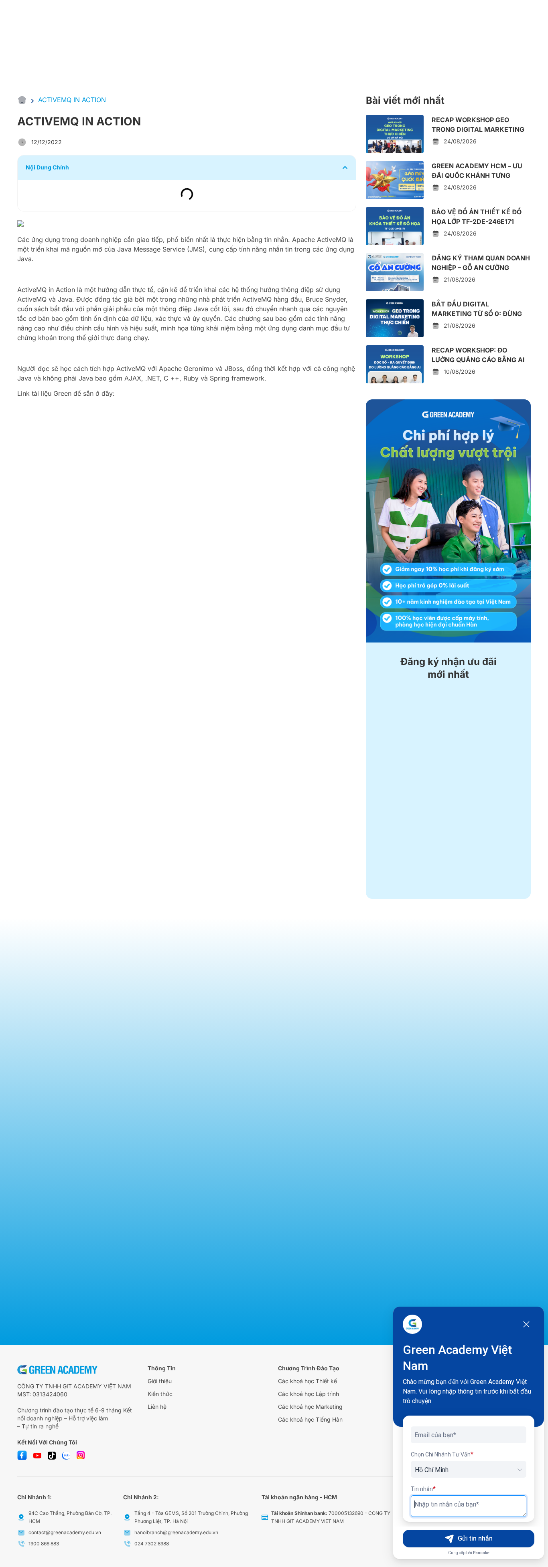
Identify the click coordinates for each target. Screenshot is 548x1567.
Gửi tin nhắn (475, 1538)
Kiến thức (160, 1393)
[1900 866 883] (21, 1544)
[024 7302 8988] (127, 1544)
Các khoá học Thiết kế (307, 1381)
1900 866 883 (43, 1544)
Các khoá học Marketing (310, 1406)
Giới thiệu (160, 1381)
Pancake (481, 1553)
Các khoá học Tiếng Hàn (310, 1419)
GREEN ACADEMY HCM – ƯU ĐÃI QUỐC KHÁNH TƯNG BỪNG (477, 175)
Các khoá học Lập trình (308, 1393)
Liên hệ (157, 1406)
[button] (345, 167)
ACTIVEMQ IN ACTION (72, 100)
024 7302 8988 (151, 1544)
